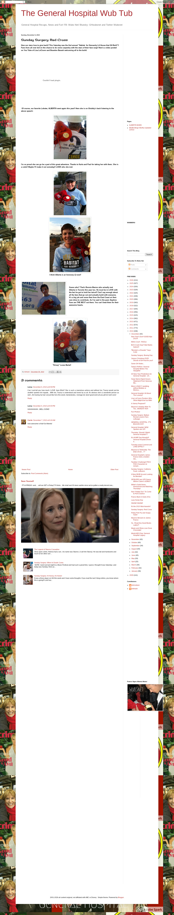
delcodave (136, 585)
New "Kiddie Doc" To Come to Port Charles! (141, 493)
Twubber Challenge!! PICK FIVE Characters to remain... (141, 464)
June (133, 555)
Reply (30, 398)
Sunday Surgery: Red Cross (141, 510)
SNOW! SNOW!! (137, 503)
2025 (132, 283)
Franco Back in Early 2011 (140, 497)
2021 (132, 296)
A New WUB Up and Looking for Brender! (141, 475)
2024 (132, 287)
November (135, 539)
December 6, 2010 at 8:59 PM (44, 387)
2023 (132, 290)
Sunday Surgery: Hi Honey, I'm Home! (48, 576)
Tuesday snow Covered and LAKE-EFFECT (141, 446)
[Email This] (50, 372)
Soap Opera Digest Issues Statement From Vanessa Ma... (141, 381)
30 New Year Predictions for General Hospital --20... (141, 375)
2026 (132, 280)
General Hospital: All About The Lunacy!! (141, 394)
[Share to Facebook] (57, 372)
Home (70, 470)
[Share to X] (55, 372)
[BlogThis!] (52, 372)
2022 (132, 293)
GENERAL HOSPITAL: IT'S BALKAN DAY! (141, 423)
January (134, 571)
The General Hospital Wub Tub (77, 13)
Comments (134, 269)
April (133, 562)
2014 (132, 318)
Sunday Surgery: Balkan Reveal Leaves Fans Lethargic (140, 417)
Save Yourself (27, 481)
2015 (132, 315)
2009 (132, 575)
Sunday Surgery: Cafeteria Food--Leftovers (141, 470)
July (133, 552)
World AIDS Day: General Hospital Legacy (140, 534)
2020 (132, 299)
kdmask (135, 589)
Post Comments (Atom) (39, 473)
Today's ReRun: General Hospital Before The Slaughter (140, 369)
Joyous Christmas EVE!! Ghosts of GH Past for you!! (142, 359)
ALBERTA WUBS (135, 125)
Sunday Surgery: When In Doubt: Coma (48, 563)
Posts (132, 265)
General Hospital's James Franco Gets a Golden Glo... (140, 457)
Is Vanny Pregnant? (138, 403)
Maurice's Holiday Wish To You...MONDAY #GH (141, 408)
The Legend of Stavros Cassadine (46, 549)
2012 (132, 325)
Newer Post (26, 470)
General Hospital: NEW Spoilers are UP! (139, 428)
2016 (132, 312)
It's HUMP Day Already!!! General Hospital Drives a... (141, 439)
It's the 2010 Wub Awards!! (140, 506)
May (133, 558)
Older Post (114, 470)
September (135, 546)
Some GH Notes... (137, 364)
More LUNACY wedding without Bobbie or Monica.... (140, 388)
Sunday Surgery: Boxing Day (142, 355)
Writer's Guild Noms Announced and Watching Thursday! (141, 487)
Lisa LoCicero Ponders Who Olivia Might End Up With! (141, 399)
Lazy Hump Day (137, 500)
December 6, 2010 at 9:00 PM (44, 406)
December (135, 334)
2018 (132, 306)
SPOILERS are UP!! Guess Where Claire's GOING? (141, 480)
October (134, 542)
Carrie (30, 420)
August (134, 549)
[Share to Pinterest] (60, 372)
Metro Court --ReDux (139, 342)
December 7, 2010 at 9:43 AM (44, 420)
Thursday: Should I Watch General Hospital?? (140, 433)
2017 (132, 309)
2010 (132, 331)
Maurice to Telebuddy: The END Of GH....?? (141, 451)
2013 (132, 322)
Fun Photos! (135, 412)
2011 (132, 328)
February (135, 568)
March (133, 565)
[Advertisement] (138, 75)
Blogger (121, 897)
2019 (132, 302)
